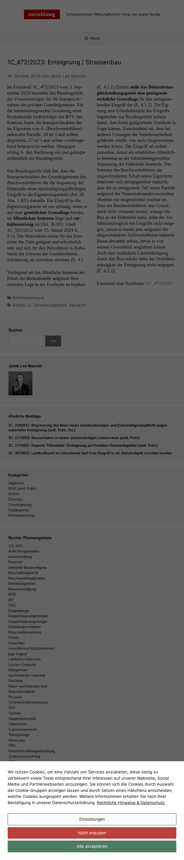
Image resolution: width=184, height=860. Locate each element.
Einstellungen (92, 819)
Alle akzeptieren (92, 846)
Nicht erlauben (92, 832)
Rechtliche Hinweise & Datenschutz (131, 802)
